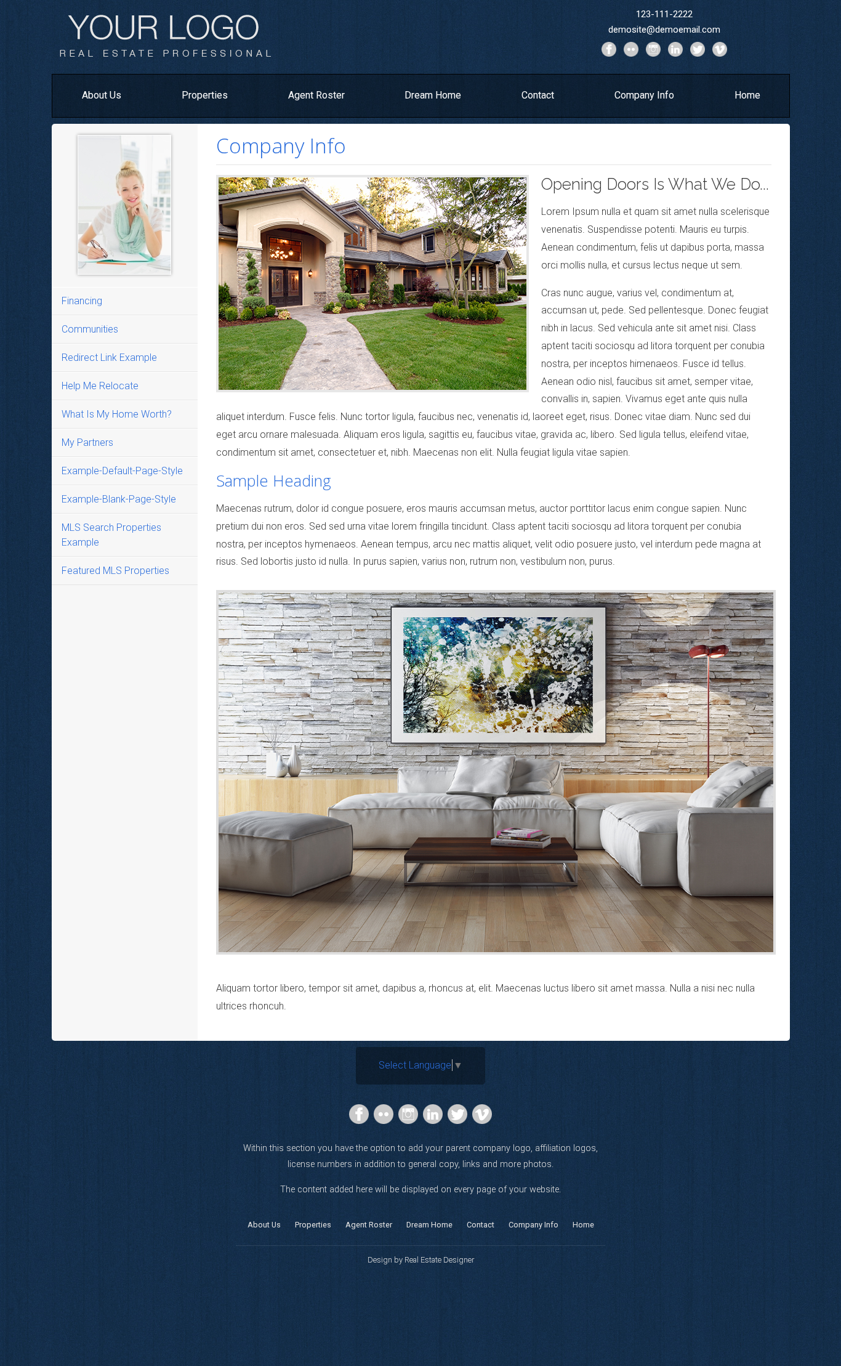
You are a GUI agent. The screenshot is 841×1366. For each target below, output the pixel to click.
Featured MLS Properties (115, 570)
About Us (101, 95)
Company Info (644, 95)
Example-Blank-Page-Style (119, 499)
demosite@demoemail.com (664, 29)
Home (747, 95)
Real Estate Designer (439, 1259)
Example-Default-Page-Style (122, 471)
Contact (537, 95)
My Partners (87, 442)
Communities (90, 329)
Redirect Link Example (109, 357)
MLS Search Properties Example (111, 535)
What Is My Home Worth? (117, 414)
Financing (82, 301)
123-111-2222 (664, 14)
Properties (205, 95)
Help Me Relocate (100, 386)
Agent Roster (316, 95)
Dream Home (432, 95)
